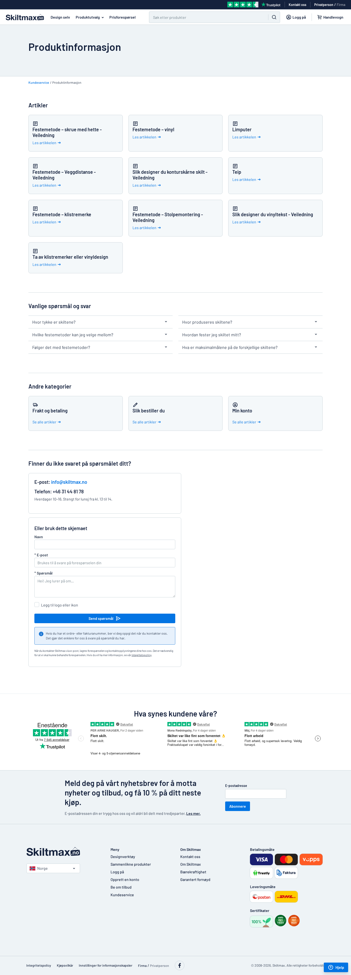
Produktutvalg (88, 17)
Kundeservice (38, 82)
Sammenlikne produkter (131, 864)
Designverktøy (123, 856)
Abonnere (237, 806)
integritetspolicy (141, 655)
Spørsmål (43, 573)
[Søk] (274, 17)
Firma (341, 5)
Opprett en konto (125, 879)
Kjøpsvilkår (65, 965)
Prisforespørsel (122, 17)
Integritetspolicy (38, 965)
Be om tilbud (121, 887)
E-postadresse (236, 786)
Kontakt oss (190, 856)
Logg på (117, 872)
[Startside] (64, 851)
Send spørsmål (101, 618)
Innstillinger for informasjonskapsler (105, 965)
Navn (38, 536)
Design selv (60, 17)
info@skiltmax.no (69, 482)
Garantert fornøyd (195, 879)
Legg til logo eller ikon (59, 605)
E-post (41, 555)
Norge (42, 868)
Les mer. (193, 813)
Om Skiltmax (190, 864)
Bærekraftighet (193, 872)
